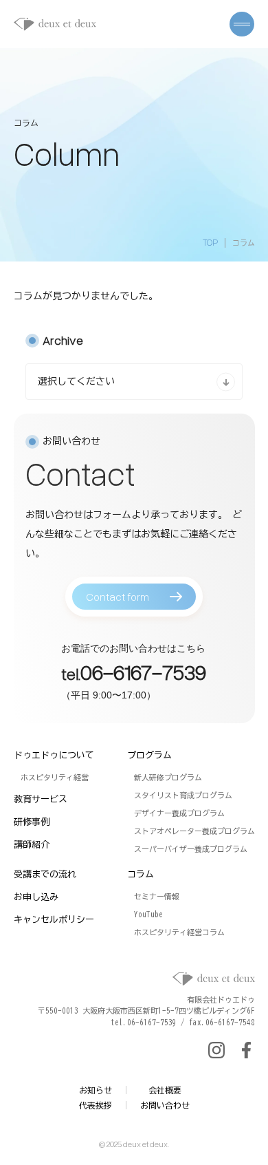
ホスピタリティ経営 (55, 777)
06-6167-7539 (143, 671)
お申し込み (36, 897)
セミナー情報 (156, 896)
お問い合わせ (165, 1105)
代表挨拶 (95, 1105)
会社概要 (164, 1090)
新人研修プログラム (168, 777)
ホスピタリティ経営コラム (179, 932)
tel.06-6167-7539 (144, 1022)
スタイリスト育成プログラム (183, 795)
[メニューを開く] (242, 24)
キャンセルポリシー (54, 919)
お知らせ (95, 1090)
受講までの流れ (45, 874)
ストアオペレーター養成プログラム (194, 831)
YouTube (148, 914)
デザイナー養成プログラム (179, 813)
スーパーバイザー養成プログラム (190, 849)
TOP (210, 242)
